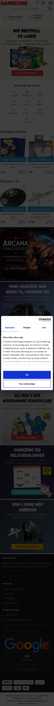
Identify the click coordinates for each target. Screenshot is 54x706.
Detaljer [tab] (27, 327)
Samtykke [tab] (10, 327)
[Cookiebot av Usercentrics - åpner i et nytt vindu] (39, 320)
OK (27, 375)
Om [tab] (44, 327)
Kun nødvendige (27, 384)
